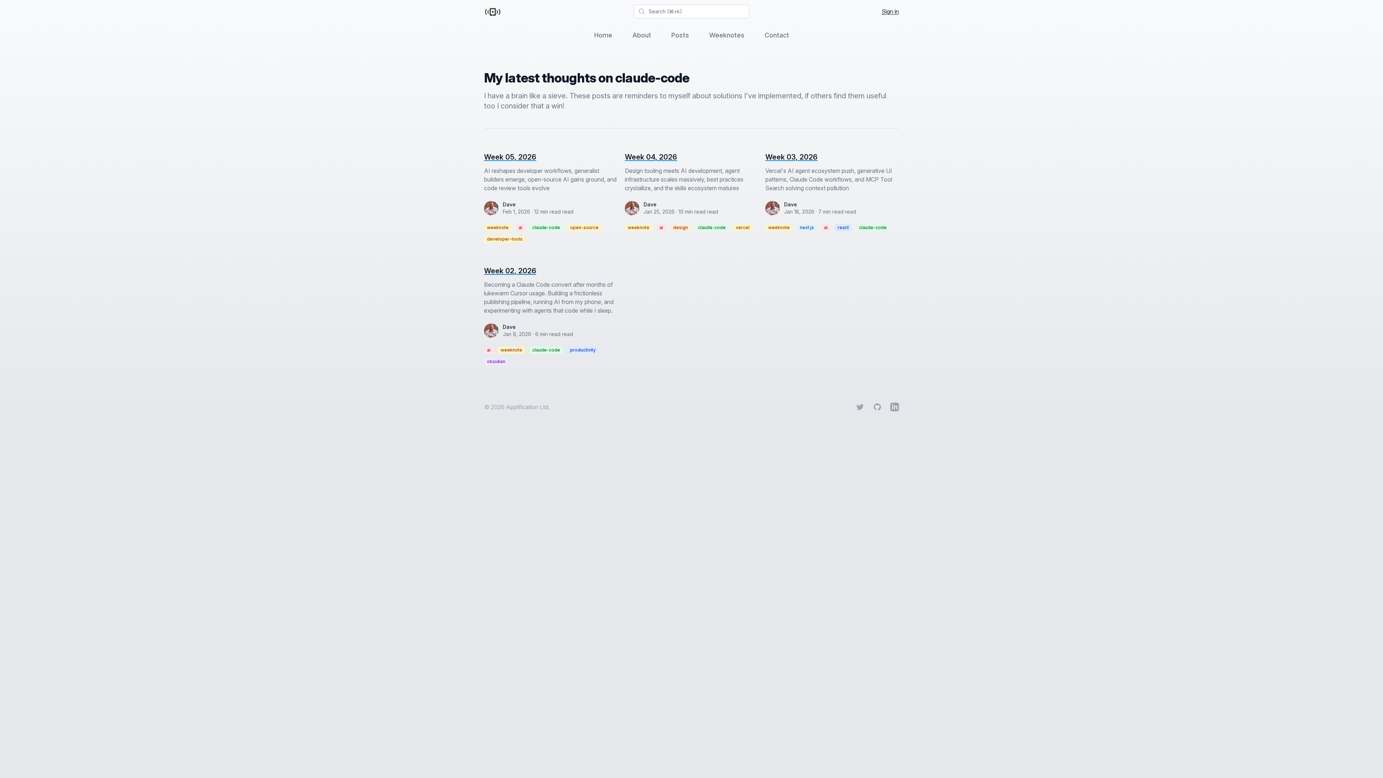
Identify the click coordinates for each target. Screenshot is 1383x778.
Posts (680, 35)
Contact (777, 35)
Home (603, 35)
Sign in (890, 11)
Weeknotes (726, 35)
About (641, 35)
